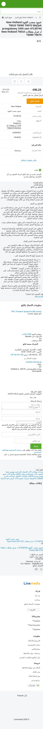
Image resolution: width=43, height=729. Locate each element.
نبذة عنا (37, 596)
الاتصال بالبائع (34, 101)
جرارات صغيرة (23, 478)
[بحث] (3, 11)
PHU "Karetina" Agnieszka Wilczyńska (26, 311)
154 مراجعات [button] (36, 341)
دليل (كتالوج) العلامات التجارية (29, 658)
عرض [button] (25, 355)
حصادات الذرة (9, 476)
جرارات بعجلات (37, 472)
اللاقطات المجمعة (36, 478)
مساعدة (37, 600)
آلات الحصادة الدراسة (23, 472)
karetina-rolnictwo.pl (33, 362)
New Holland (16, 106)
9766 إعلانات (26, 334)
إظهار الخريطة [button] (36, 392)
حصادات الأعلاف (21, 476)
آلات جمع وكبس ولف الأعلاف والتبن (23, 474)
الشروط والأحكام (34, 641)
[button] (3, 4)
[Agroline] (27, 4)
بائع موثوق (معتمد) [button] (34, 313)
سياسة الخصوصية (15, 450)
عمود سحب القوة (14, 111)
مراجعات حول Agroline (32, 653)
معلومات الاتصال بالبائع (32, 604)
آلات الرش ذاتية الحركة (9, 478)
